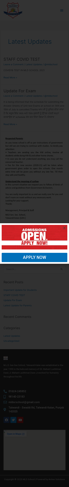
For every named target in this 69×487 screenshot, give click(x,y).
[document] (34, 243)
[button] (64, 228)
